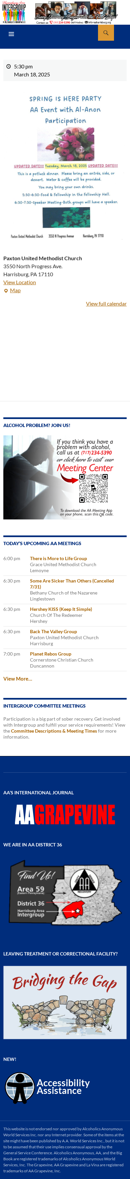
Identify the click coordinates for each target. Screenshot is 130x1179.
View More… (17, 679)
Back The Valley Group (53, 631)
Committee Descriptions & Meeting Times (54, 731)
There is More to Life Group (58, 558)
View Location (19, 282)
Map (12, 290)
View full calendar (106, 303)
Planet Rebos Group (50, 654)
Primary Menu (11, 34)
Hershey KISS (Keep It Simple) (61, 609)
